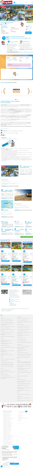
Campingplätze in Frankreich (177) (7, 429)
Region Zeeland (3, 23)
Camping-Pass (20, 414)
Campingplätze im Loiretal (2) (6, 419)
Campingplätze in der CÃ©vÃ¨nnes (7, 467)
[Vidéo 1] (29, 7)
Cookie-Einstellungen (20, 417)
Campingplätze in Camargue (6, 466)
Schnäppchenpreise (20, 415)
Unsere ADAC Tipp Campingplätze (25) (7, 443)
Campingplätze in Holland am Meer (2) (7, 430)
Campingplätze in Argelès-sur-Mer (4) (7, 421)
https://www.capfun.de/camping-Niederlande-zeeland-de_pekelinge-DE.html (14, 297)
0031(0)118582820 (4, 24)
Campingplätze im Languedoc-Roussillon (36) (8, 418)
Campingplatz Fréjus (5, 465)
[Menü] (32, 2)
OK (26, 411)
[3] (17, 99)
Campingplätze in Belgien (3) (6, 422)
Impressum (19, 416)
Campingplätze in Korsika (6, 432)
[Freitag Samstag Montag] (29, 59)
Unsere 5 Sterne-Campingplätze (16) (7, 442)
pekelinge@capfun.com (15, 295)
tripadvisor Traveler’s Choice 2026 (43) (7, 441)
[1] (15, 99)
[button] (5, 45)
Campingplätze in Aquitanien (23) (7, 420)
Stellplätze (9, 60)
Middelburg (3, 214)
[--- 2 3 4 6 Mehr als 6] (23, 59)
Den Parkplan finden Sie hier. (5, 128)
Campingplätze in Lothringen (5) (7, 433)
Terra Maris (2, 213)
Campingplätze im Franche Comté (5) (7, 417)
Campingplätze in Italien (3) (6, 431)
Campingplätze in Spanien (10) (6, 434)
